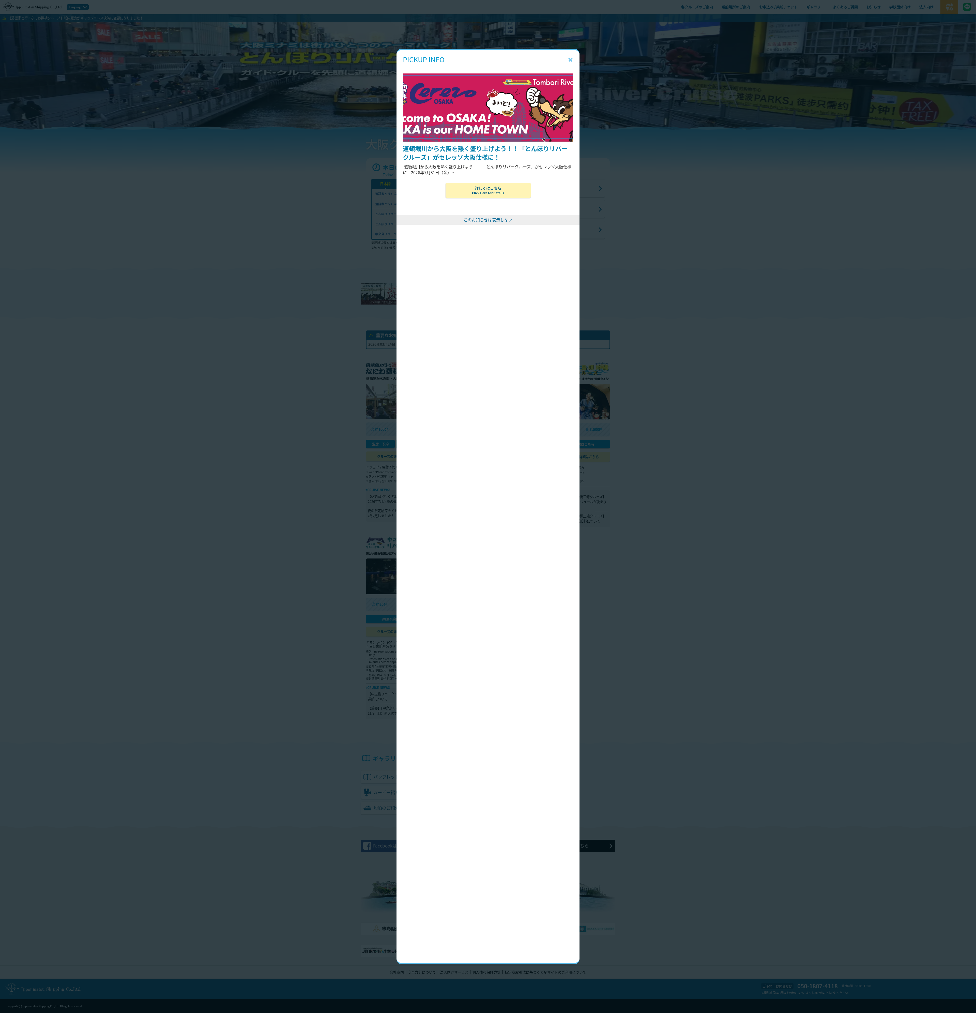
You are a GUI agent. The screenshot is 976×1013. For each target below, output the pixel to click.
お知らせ (873, 6)
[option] (488, 122)
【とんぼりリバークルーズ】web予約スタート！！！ (456, 523)
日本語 (385, 183)
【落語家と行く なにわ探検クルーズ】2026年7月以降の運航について (395, 499)
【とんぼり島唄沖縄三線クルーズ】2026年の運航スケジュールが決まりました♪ (579, 501)
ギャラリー (815, 6)
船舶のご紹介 (420, 808)
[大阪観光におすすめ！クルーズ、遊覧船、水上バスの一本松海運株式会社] (32, 6)
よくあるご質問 (845, 6)
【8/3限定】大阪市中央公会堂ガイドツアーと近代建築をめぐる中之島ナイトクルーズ (457, 710)
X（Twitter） (567, 845)
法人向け (926, 6)
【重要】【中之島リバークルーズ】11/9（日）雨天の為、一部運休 (393, 711)
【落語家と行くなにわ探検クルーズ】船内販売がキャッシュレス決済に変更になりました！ (75, 18)
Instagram (479, 845)
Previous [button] (73, 122)
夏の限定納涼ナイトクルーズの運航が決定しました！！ (394, 513)
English (414, 183)
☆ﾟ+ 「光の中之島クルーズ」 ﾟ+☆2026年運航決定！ (453, 694)
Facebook (391, 845)
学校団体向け (900, 6)
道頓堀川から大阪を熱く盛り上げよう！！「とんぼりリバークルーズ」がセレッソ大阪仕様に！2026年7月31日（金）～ (456, 504)
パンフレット (418, 777)
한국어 (471, 183)
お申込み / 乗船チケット (778, 6)
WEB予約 (472, 444)
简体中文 (443, 183)
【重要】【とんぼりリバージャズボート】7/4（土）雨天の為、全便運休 (518, 513)
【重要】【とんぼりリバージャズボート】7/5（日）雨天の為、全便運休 (518, 499)
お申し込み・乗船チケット (542, 209)
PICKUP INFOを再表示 (954, 46)
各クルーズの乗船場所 (537, 188)
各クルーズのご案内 (697, 6)
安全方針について (422, 972)
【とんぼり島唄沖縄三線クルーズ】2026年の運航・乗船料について (579, 518)
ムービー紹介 (420, 792)
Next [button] (903, 122)
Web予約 (949, 6)
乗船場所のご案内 (736, 6)
